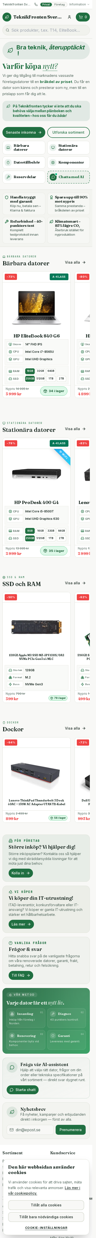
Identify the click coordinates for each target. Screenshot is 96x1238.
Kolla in (18, 873)
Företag (59, 4)
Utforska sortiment (68, 132)
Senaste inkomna (21, 132)
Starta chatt (26, 1090)
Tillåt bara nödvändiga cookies (46, 1217)
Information (77, 4)
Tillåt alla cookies (46, 1205)
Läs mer (18, 924)
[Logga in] (69, 17)
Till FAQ (18, 975)
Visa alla (72, 262)
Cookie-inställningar (46, 1228)
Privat (46, 4)
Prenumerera (71, 1130)
